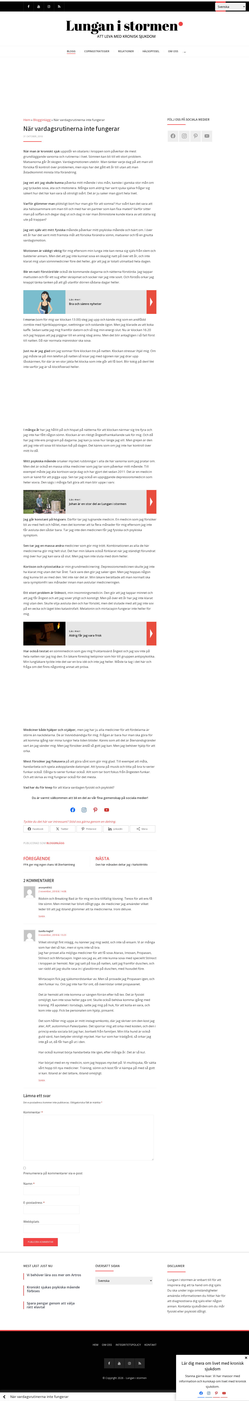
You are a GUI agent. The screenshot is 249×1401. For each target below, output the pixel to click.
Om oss (173, 51)
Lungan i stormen (136, 1378)
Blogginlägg (42, 120)
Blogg (71, 51)
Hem (26, 120)
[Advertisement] (124, 84)
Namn (29, 1183)
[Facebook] (29, 6)
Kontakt (150, 1344)
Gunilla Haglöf (45, 931)
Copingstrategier (96, 51)
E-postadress (34, 1202)
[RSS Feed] (59, 6)
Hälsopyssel (151, 51)
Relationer (126, 51)
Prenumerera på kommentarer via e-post (52, 1173)
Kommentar (33, 1112)
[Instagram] (49, 6)
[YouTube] (39, 6)
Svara (41, 916)
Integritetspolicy (128, 1344)
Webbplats (31, 1221)
